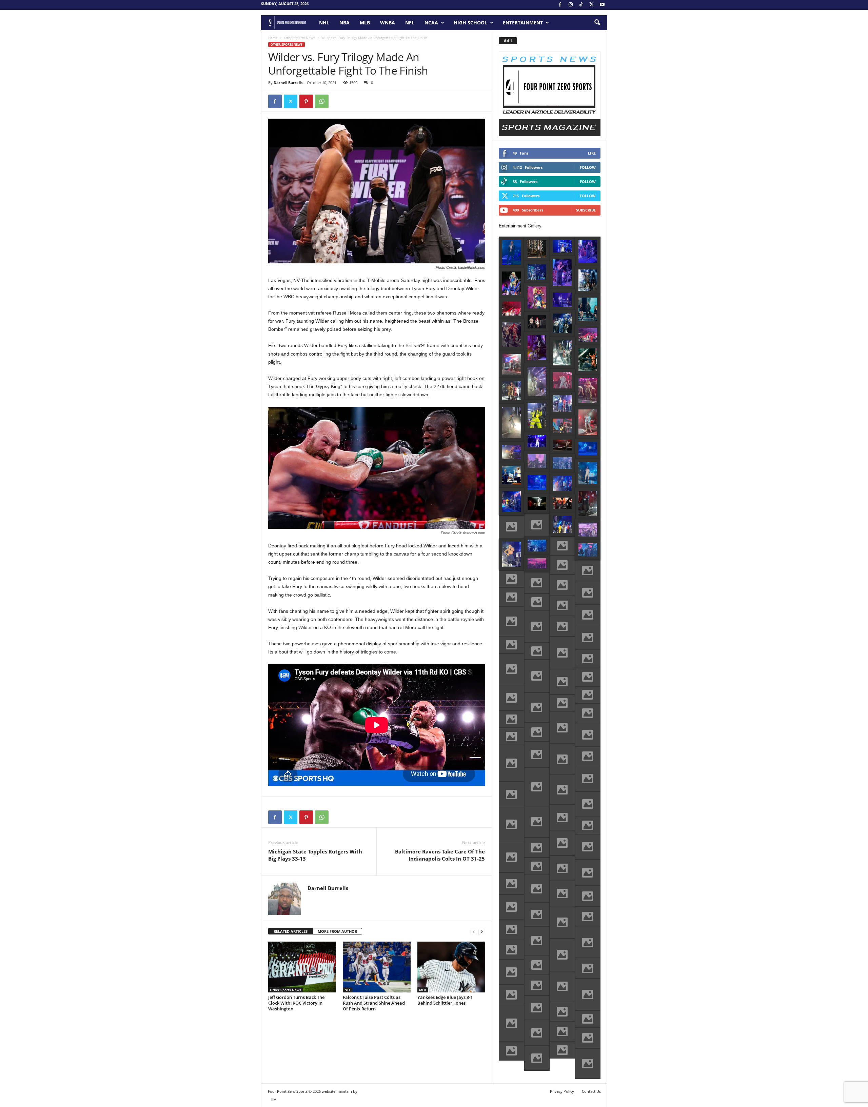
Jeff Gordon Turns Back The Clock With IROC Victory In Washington (296, 1003)
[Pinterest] (306, 101)
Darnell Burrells (288, 82)
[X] (592, 5)
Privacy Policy (562, 1091)
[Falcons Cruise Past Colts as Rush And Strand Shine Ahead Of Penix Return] (377, 967)
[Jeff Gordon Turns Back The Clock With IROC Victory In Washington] (302, 967)
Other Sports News (299, 37)
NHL (324, 22)
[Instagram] (571, 5)
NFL (409, 22)
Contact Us (591, 1091)
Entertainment (523, 22)
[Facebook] (560, 5)
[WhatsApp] (322, 101)
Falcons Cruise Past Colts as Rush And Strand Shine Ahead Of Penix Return (374, 1003)
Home (273, 37)
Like (592, 153)
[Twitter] (290, 101)
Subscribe (586, 210)
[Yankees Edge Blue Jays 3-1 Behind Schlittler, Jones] (451, 967)
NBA (344, 22)
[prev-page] (473, 931)
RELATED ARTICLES (291, 931)
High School (470, 22)
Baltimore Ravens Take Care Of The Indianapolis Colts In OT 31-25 (440, 855)
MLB (365, 22)
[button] (597, 22)
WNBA (387, 22)
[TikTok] (581, 5)
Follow (588, 167)
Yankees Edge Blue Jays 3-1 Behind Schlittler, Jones (445, 1000)
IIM (274, 1099)
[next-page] (481, 931)
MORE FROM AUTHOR (337, 931)
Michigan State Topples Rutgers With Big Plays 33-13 (315, 855)
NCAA (431, 22)
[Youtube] (602, 5)
